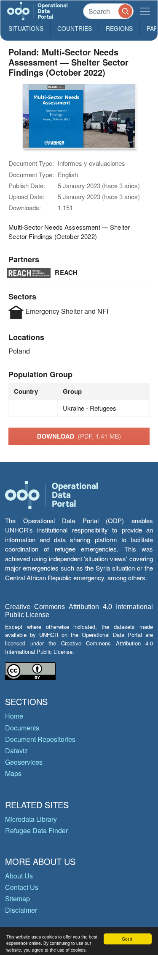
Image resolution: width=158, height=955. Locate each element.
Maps (13, 773)
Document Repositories (40, 739)
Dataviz (16, 750)
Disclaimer (21, 910)
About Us (19, 876)
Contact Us (21, 887)
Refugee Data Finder (36, 830)
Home (14, 716)
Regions (119, 28)
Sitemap (17, 898)
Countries (74, 28)
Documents (22, 728)
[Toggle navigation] (145, 11)
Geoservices (24, 762)
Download (79, 436)
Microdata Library (31, 819)
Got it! (128, 939)
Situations (25, 28)
